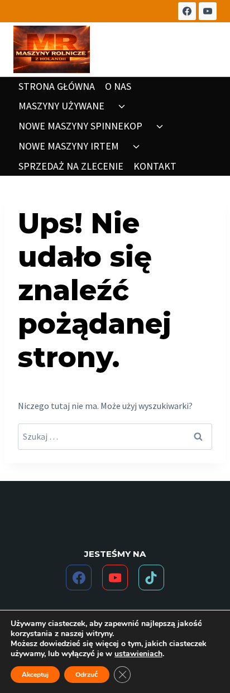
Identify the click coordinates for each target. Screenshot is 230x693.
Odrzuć (86, 674)
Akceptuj (35, 674)
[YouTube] (208, 11)
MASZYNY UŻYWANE (61, 105)
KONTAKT (154, 166)
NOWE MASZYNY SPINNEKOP (80, 125)
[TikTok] (151, 577)
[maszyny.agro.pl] (51, 49)
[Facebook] (187, 11)
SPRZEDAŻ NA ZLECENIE (70, 166)
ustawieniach (138, 654)
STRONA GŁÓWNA (56, 86)
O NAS (118, 86)
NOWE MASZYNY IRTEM (68, 145)
